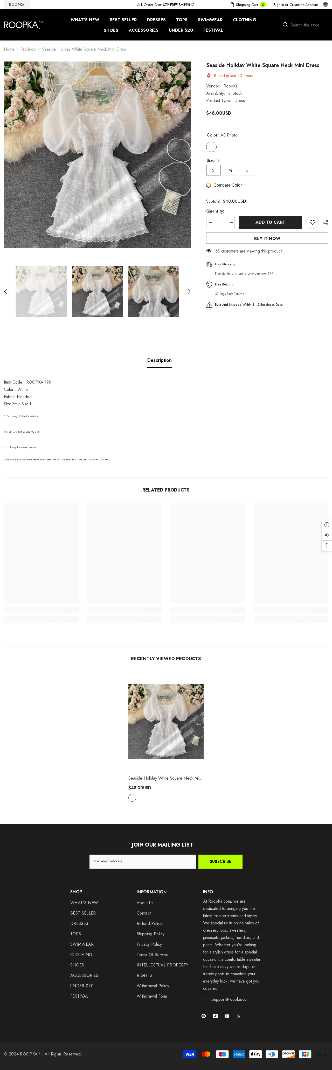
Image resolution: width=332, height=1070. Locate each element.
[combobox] (303, 25)
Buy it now (267, 239)
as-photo (132, 798)
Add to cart (270, 222)
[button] (5, 291)
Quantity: (215, 211)
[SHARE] (323, 222)
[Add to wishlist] (312, 222)
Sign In (279, 4)
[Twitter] (239, 1016)
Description (159, 360)
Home (9, 49)
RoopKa (231, 86)
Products (28, 49)
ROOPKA (17, 4)
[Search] (303, 25)
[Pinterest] (204, 1016)
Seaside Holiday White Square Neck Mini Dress (165, 778)
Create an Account (303, 4)
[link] (41, 610)
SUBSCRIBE (220, 861)
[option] (97, 155)
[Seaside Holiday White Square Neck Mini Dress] (166, 721)
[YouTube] (227, 1016)
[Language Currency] (325, 4)
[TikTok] (215, 1016)
